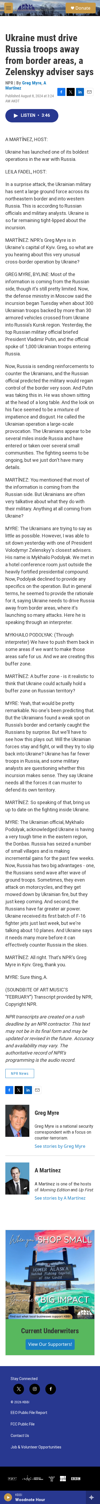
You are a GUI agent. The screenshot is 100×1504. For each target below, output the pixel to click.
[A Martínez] (17, 1178)
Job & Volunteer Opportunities (36, 1447)
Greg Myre (31, 83)
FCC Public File (23, 1424)
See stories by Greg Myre (60, 1146)
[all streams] (93, 1497)
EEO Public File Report (29, 1413)
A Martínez (48, 1170)
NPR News (20, 1073)
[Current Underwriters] (50, 1274)
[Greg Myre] (17, 1121)
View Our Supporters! (50, 1344)
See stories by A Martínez (60, 1198)
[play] (8, 1497)
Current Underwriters (50, 1331)
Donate (82, 8)
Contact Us (20, 1436)
